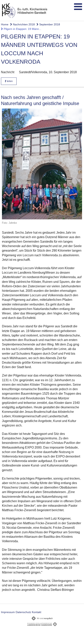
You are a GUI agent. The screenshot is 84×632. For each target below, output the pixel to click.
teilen (9, 81)
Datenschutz (23, 612)
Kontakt (36, 612)
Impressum (8, 612)
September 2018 (49, 24)
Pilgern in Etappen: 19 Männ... (22, 28)
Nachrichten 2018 (23, 24)
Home (4, 24)
